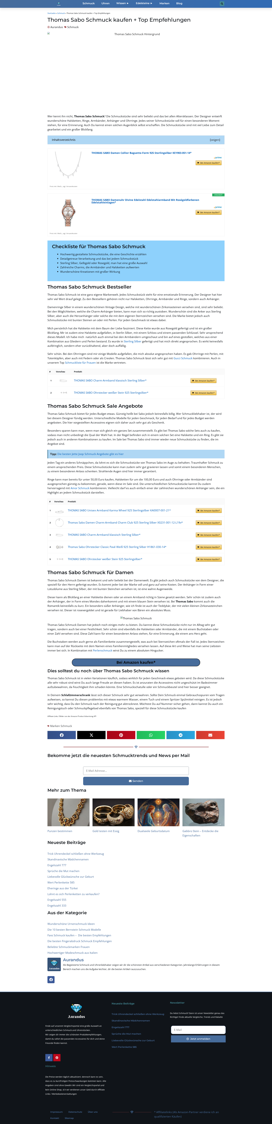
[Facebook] (51, 979)
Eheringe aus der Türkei (62, 888)
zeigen (215, 140)
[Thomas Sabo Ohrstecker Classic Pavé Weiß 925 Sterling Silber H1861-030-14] (59, 547)
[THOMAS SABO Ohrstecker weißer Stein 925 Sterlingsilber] (63, 392)
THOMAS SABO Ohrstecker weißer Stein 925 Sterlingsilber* (111, 392)
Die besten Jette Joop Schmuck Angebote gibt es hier (90, 454)
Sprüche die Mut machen (63, 871)
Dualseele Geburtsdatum (154, 831)
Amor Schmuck (80, 488)
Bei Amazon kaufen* (210, 162)
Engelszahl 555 (56, 900)
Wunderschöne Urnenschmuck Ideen (71, 924)
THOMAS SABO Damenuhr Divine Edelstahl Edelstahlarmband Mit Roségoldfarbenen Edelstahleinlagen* (145, 201)
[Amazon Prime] (218, 158)
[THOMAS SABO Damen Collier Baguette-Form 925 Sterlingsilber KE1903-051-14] (68, 166)
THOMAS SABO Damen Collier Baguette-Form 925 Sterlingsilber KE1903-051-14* (142, 153)
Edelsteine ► (144, 3)
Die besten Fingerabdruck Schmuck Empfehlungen (79, 941)
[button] (61, 735)
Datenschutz (75, 1112)
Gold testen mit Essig (106, 831)
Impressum (56, 1112)
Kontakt (54, 1118)
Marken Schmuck (61, 726)
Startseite (51, 13)
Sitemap (69, 1118)
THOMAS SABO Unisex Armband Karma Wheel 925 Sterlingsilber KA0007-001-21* (119, 510)
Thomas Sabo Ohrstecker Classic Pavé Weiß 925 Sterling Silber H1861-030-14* (117, 547)
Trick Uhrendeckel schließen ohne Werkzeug (75, 854)
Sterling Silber (132, 341)
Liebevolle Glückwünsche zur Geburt (70, 877)
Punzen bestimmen (59, 831)
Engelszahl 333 (56, 905)
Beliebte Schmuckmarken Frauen (68, 947)
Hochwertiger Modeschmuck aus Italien (72, 953)
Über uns (93, 1112)
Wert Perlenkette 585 (61, 882)
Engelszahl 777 (56, 865)
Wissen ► (122, 3)
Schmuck (89, 3)
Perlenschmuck (102, 650)
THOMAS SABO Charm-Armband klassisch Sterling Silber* (110, 380)
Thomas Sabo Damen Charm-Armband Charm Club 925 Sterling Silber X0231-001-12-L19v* (125, 522)
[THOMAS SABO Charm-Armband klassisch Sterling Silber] (63, 380)
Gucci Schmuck (183, 358)
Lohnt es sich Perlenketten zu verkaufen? (73, 894)
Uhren (105, 3)
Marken (164, 3)
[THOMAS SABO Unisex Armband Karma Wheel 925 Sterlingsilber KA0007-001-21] (59, 510)
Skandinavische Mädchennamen (68, 859)
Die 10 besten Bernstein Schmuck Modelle (74, 929)
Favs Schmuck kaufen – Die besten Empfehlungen (79, 935)
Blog (179, 3)
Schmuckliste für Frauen (80, 362)
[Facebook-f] (49, 1057)
